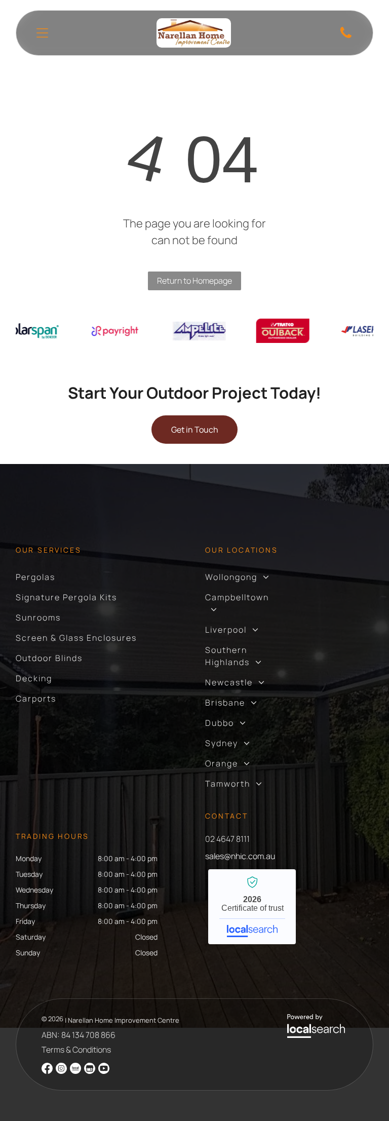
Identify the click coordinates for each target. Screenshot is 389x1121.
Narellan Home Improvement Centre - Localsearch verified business (252, 906)
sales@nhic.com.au (240, 856)
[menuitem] (35, 577)
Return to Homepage (194, 280)
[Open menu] (42, 33)
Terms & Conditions (76, 1049)
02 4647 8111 (227, 838)
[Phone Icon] (346, 37)
